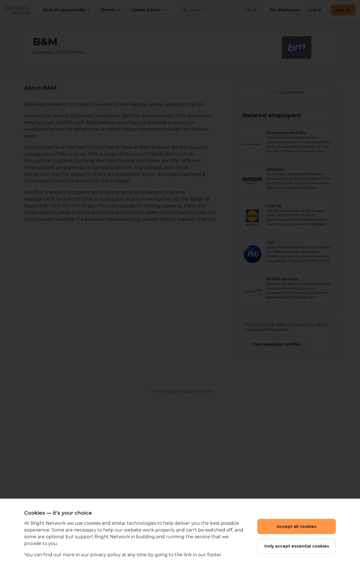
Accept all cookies (296, 526)
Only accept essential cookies (296, 546)
